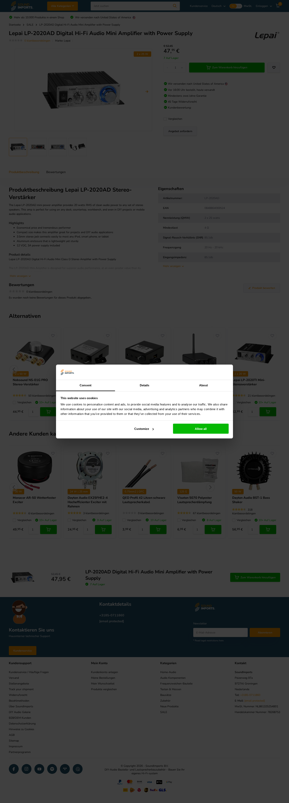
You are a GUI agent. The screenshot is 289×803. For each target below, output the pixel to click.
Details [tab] (144, 385)
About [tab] (203, 385)
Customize (141, 428)
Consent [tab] (85, 385)
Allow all (201, 428)
